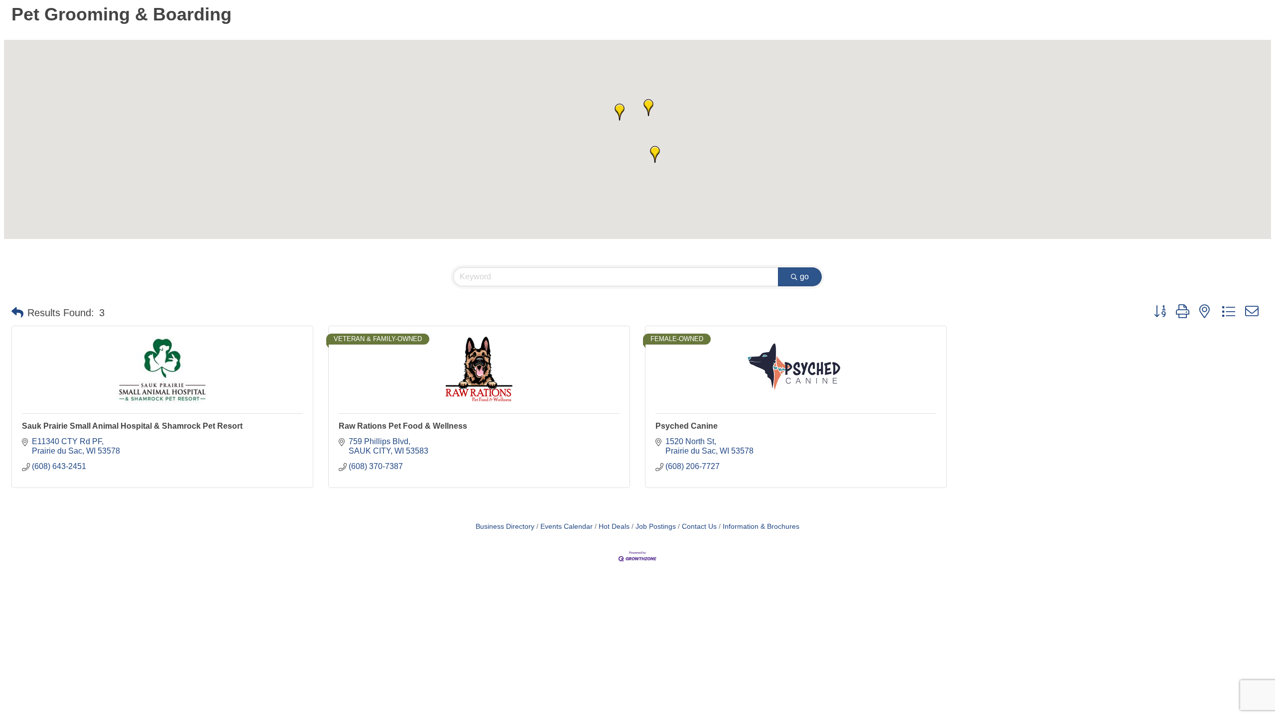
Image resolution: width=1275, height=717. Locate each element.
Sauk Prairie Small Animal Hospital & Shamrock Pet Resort (132, 426)
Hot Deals (614, 526)
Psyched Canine (686, 426)
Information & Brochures (761, 526)
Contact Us (699, 526)
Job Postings (656, 526)
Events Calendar (566, 526)
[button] (620, 112)
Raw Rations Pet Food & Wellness (403, 426)
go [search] (804, 276)
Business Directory (505, 526)
